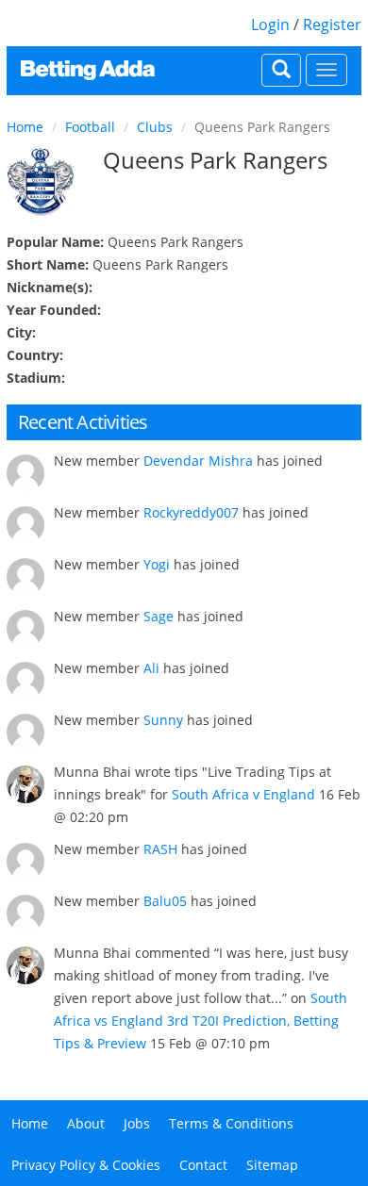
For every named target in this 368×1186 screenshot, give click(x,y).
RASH (160, 849)
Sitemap (272, 1165)
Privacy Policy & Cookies (85, 1165)
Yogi (156, 564)
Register (332, 24)
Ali (151, 668)
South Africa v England (243, 794)
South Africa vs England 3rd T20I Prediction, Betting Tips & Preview (200, 1020)
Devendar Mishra (198, 460)
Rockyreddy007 (191, 512)
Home (25, 127)
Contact (203, 1165)
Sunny (163, 720)
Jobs (137, 1123)
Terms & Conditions (231, 1123)
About (86, 1123)
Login (270, 24)
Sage (158, 616)
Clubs (155, 127)
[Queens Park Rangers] (41, 182)
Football (90, 127)
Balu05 (165, 901)
